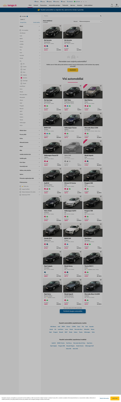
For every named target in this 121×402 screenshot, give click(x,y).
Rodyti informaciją (104, 398)
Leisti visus (114, 398)
